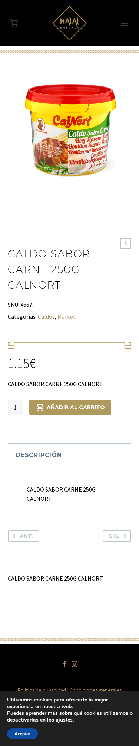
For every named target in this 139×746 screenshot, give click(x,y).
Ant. (26, 536)
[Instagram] (74, 664)
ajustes (64, 720)
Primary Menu (124, 23)
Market (66, 316)
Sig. (114, 536)
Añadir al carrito (76, 407)
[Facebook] (65, 664)
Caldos (46, 316)
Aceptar (22, 734)
